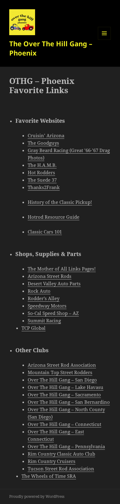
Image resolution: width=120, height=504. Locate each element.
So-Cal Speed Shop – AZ (53, 313)
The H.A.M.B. (42, 165)
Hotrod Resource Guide (53, 217)
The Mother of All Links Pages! (62, 269)
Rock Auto (39, 291)
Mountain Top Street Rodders (60, 372)
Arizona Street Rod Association (62, 365)
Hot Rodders (41, 172)
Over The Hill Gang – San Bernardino (69, 402)
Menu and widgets (104, 39)
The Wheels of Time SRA (49, 476)
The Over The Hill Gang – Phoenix (50, 48)
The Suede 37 (42, 180)
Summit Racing (44, 320)
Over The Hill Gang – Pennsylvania (66, 446)
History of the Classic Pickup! (60, 202)
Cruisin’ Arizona (46, 135)
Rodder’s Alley (43, 298)
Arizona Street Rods (49, 276)
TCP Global (34, 328)
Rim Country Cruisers (51, 461)
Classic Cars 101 (45, 232)
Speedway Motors (47, 306)
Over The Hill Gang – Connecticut (64, 424)
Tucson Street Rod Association (61, 468)
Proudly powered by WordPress (36, 496)
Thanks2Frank (44, 187)
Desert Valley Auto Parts (54, 283)
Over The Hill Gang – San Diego (62, 380)
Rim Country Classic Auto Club (61, 454)
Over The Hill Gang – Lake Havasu (65, 387)
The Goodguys (43, 143)
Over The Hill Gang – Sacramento (64, 394)
